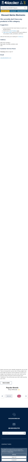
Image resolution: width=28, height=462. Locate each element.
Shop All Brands (13, 389)
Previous (2, 396)
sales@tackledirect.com (5, 58)
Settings (14, 454)
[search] (25, 8)
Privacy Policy (10, 451)
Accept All (14, 460)
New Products (13, 31)
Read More (6, 383)
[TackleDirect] (12, 3)
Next (26, 396)
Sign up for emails (7, 32)
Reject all (14, 457)
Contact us (20, 36)
